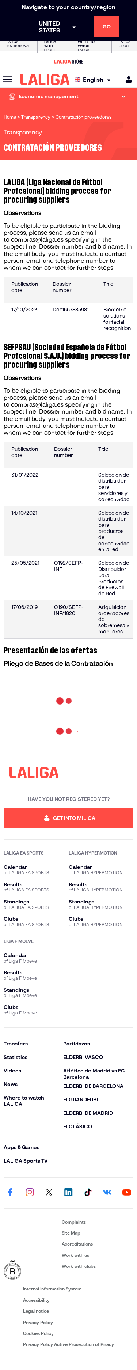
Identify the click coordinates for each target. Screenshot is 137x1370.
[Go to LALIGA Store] (68, 61)
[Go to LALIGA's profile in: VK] (107, 1193)
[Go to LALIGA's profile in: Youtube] (126, 1193)
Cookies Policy (38, 1333)
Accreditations (77, 1244)
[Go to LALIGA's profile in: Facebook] (10, 1193)
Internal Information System (52, 1288)
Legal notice (36, 1311)
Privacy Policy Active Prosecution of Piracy (68, 1344)
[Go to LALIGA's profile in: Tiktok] (88, 1193)
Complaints (74, 1222)
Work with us (75, 1255)
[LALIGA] (45, 79)
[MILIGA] (126, 79)
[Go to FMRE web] (31, 1270)
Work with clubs (79, 1266)
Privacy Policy (38, 1322)
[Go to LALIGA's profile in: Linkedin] (68, 1193)
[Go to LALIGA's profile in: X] (49, 1193)
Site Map (71, 1233)
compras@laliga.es (37, 240)
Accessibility (36, 1300)
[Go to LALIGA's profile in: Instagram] (29, 1193)
